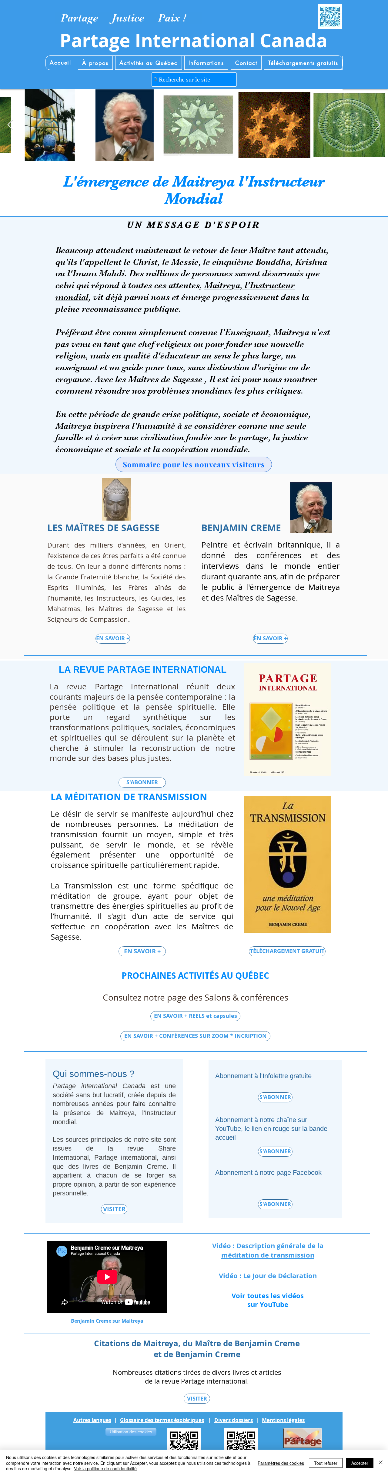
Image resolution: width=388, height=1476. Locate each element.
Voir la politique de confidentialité (105, 1468)
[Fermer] (380, 1462)
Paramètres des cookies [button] (281, 1463)
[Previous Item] (10, 125)
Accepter (359, 1463)
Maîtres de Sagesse (165, 379)
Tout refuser (325, 1463)
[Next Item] (377, 125)
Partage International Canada (193, 40)
